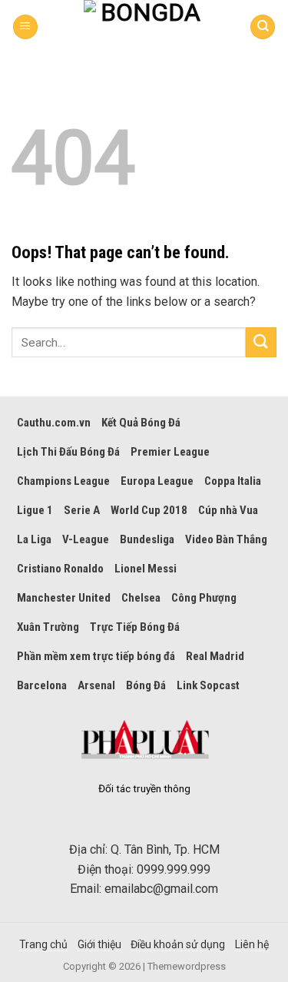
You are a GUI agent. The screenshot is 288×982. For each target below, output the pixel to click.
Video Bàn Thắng (226, 539)
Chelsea (141, 598)
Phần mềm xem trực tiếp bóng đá (96, 656)
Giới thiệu (99, 944)
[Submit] (261, 342)
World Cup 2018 (149, 510)
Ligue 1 (35, 510)
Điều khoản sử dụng (178, 944)
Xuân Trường (48, 627)
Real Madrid (215, 656)
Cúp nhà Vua (228, 510)
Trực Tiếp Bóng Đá (135, 627)
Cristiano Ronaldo (60, 569)
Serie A (82, 510)
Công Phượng (204, 598)
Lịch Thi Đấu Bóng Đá (68, 452)
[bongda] (144, 27)
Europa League (157, 481)
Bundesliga (147, 539)
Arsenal (96, 685)
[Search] (262, 27)
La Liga (34, 539)
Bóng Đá (146, 685)
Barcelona (42, 685)
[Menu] (25, 27)
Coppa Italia (232, 481)
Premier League (170, 452)
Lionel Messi (145, 569)
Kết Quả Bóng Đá (140, 423)
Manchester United (64, 598)
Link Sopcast (208, 685)
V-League (85, 539)
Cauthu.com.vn (54, 423)
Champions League (63, 481)
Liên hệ (252, 944)
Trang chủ (43, 944)
